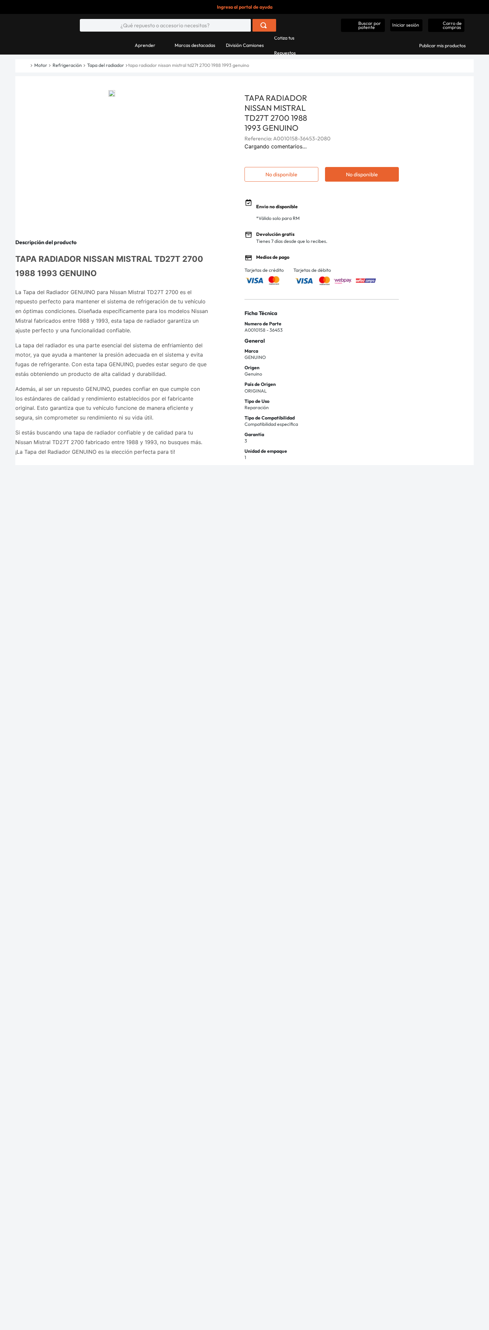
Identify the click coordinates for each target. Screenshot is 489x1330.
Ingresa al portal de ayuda (244, 7)
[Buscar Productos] (263, 25)
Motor (40, 65)
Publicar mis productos (442, 46)
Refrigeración (67, 65)
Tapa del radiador (105, 65)
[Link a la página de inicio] (29, 65)
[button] (363, 25)
